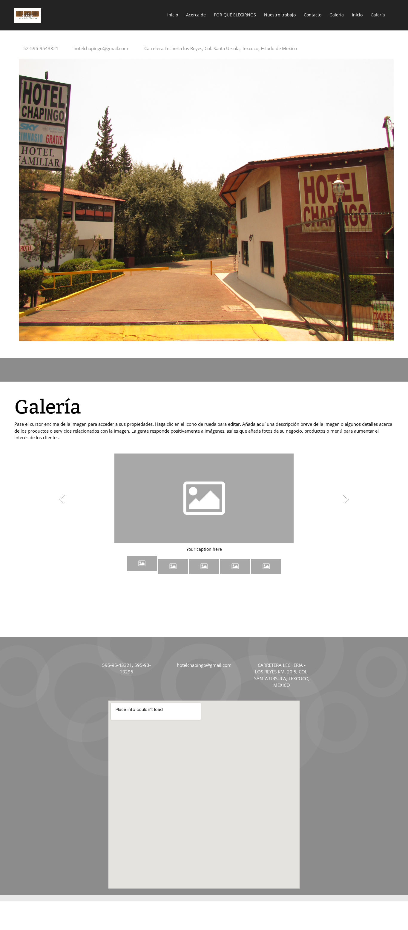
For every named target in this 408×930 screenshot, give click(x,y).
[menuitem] (173, 15)
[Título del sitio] (27, 15)
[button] (204, 500)
